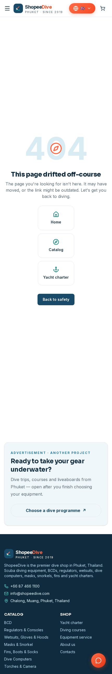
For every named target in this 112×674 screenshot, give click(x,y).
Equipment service (76, 637)
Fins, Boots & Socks (21, 652)
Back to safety (56, 299)
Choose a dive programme (56, 510)
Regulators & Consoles (23, 630)
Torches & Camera (20, 666)
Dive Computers (18, 659)
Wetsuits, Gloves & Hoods (26, 637)
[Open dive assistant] (98, 660)
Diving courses (73, 630)
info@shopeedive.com (29, 593)
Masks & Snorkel (18, 644)
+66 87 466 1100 (25, 586)
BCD (8, 622)
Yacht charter (71, 622)
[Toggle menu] (7, 8)
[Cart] (102, 8)
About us (67, 644)
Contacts (67, 652)
